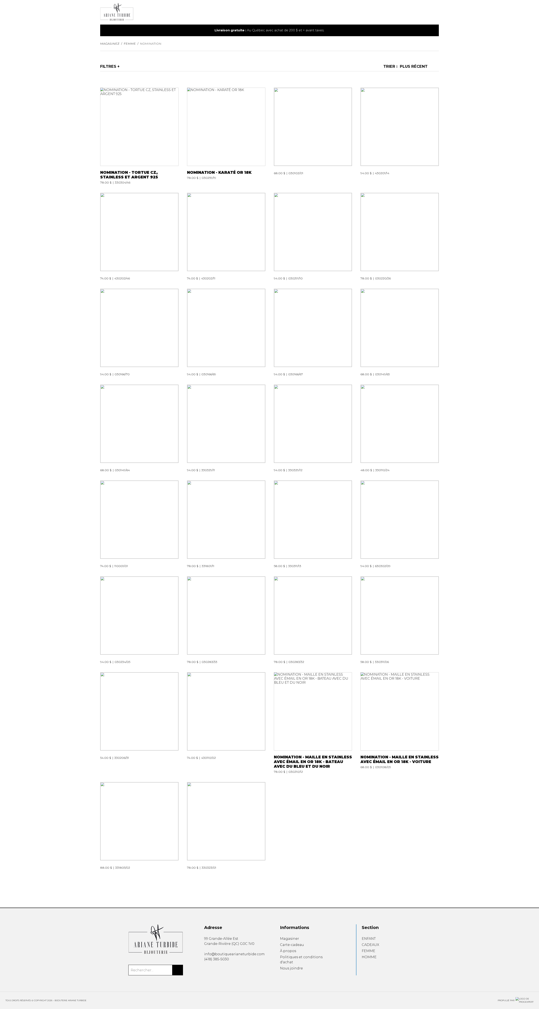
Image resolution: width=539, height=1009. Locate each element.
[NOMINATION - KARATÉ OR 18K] (226, 136)
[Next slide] (426, 30)
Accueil (278, 14)
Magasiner (289, 939)
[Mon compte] (437, 12)
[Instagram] (212, 970)
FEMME (368, 951)
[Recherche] (424, 12)
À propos (288, 951)
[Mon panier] (431, 12)
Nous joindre (291, 968)
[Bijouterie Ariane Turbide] (155, 939)
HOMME (369, 957)
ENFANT (369, 939)
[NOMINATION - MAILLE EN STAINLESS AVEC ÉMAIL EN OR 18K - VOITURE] (399, 723)
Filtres (108, 66)
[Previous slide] (112, 30)
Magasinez (109, 44)
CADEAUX (370, 945)
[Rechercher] (177, 970)
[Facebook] (205, 970)
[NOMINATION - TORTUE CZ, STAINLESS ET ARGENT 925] (139, 136)
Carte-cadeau (292, 945)
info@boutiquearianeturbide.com (234, 954)
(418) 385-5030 (216, 959)
